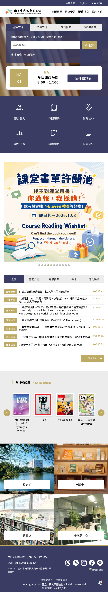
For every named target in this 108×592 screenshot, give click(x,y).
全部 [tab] (13, 279)
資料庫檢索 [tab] (90, 27)
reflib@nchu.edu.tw (25, 562)
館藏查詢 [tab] (42, 27)
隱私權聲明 (46, 579)
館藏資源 (56, 11)
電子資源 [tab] (54, 279)
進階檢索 (16, 55)
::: (1, 7)
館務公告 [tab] (34, 279)
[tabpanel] (54, 318)
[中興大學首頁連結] (22, 11)
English (83, 3)
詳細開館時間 (83, 78)
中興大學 (70, 3)
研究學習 (70, 11)
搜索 (89, 45)
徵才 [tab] (73, 279)
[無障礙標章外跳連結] (96, 569)
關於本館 (97, 11)
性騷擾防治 (61, 579)
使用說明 (30, 55)
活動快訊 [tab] (94, 279)
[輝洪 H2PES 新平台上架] (54, 212)
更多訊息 (92, 358)
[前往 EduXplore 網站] (100, 584)
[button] (39, 265)
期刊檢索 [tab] (66, 27)
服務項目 (83, 11)
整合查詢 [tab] (18, 27)
